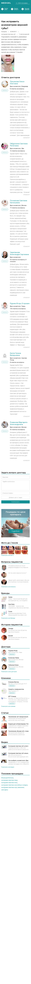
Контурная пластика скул (9, 787)
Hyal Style (11, 604)
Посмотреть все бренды (8, 618)
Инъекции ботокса (7, 778)
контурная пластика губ (8, 34)
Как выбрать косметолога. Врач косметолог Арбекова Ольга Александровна (19, 760)
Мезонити (21, 787)
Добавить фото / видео (15, 497)
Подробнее (16, 531)
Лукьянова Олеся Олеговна (17, 83)
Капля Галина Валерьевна (15, 354)
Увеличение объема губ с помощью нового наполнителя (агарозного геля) (19, 731)
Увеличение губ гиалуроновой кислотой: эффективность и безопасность (19, 717)
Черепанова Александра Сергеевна (19, 253)
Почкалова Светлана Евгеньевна (18, 202)
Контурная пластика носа (9, 782)
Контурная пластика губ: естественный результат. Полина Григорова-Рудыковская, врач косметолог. (19, 746)
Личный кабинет (23, 9)
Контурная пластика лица (9, 780)
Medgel (6, 3)
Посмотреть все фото (7, 555)
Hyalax (10, 597)
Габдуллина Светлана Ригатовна (18, 145)
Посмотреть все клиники (8, 706)
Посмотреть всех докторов (9, 671)
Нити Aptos (4, 790)
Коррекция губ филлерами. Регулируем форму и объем (19, 724)
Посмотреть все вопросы (8, 586)
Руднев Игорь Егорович (20, 303)
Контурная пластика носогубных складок (14, 785)
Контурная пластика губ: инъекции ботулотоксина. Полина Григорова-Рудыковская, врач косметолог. (19, 753)
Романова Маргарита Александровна (18, 423)
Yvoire (10, 611)
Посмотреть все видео (7, 767)
